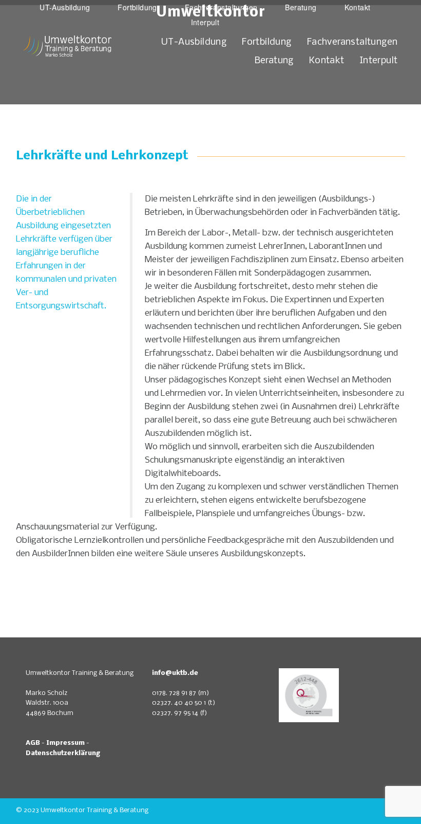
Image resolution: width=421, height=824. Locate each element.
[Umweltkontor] (68, 75)
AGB (33, 743)
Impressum (65, 743)
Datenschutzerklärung (63, 753)
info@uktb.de (175, 673)
